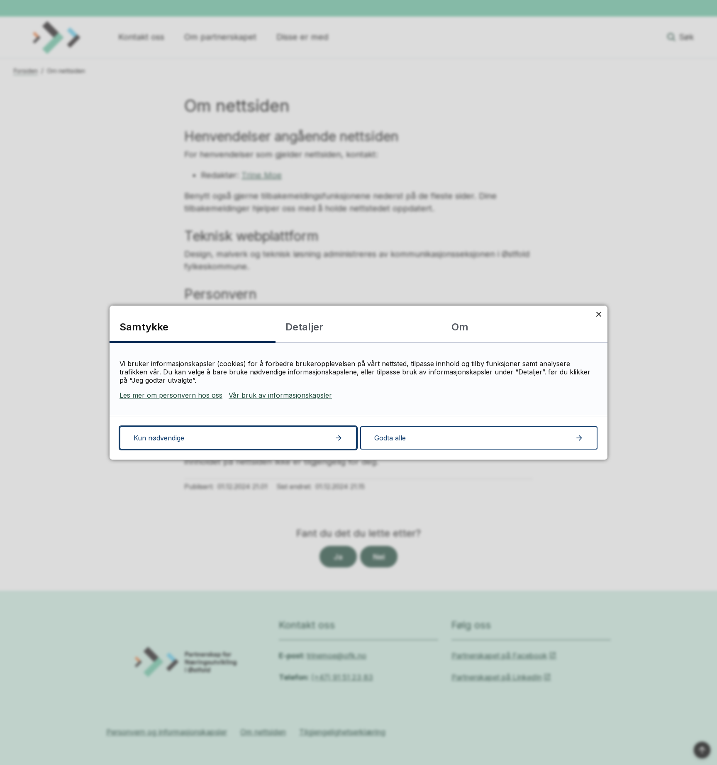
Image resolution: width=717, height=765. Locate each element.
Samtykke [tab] (144, 327)
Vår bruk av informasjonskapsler (280, 395)
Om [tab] (459, 327)
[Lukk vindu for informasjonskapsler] (598, 314)
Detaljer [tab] (304, 327)
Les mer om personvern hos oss (171, 395)
